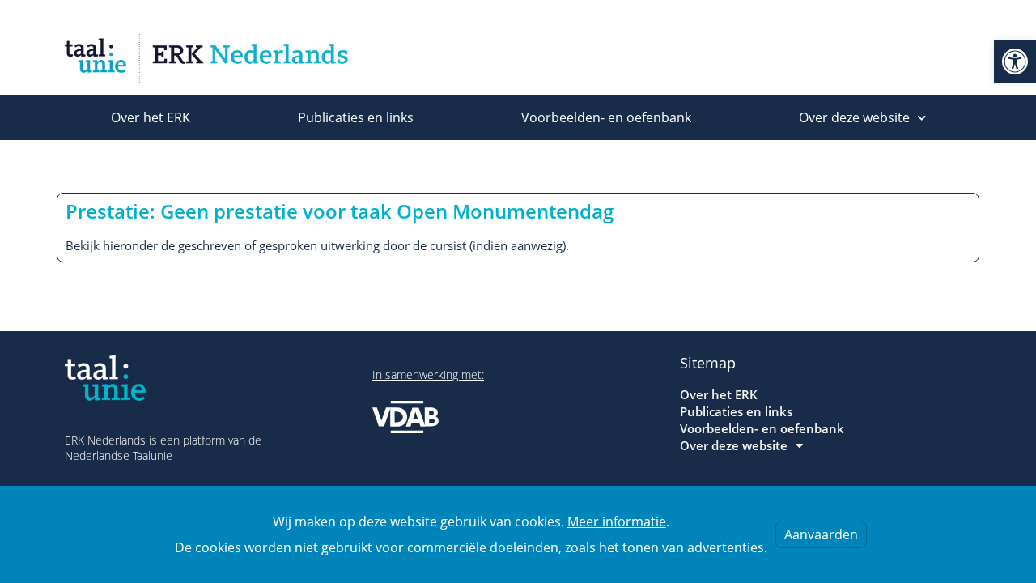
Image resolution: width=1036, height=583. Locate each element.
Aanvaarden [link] (821, 534)
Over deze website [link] (854, 117)
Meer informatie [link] (616, 521)
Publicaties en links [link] (356, 117)
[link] (1015, 61)
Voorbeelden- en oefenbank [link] (606, 117)
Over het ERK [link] (150, 117)
